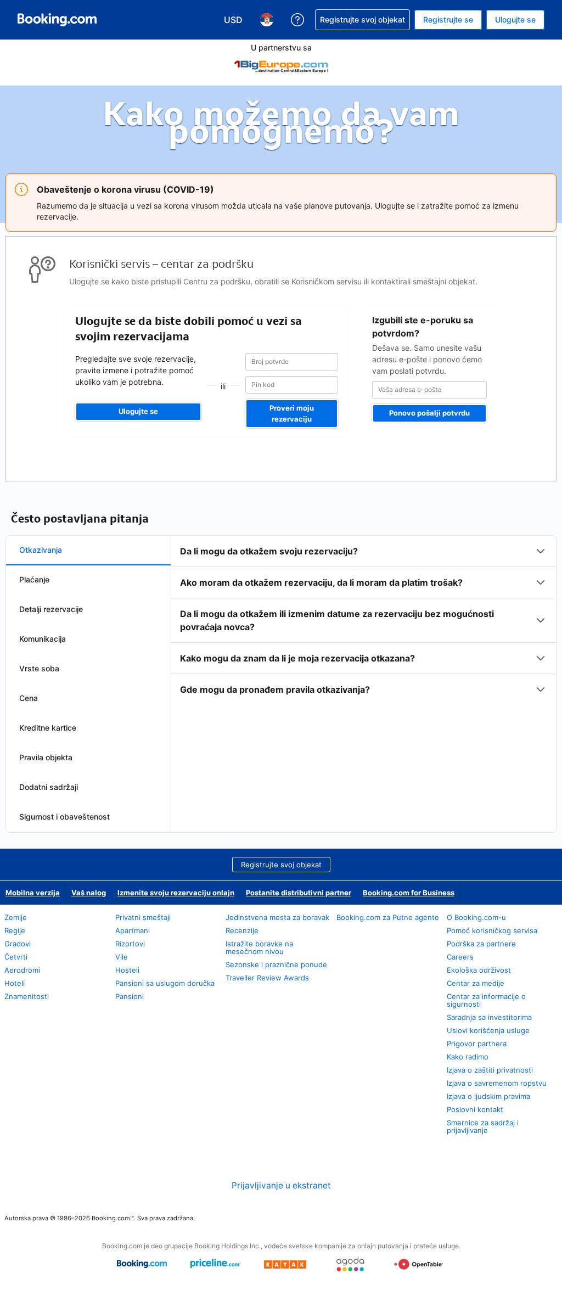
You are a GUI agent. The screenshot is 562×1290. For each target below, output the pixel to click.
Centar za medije (475, 983)
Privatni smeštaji (143, 917)
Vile (121, 956)
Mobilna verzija (32, 892)
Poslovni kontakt (475, 1109)
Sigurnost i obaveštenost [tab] (64, 816)
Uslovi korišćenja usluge (488, 1030)
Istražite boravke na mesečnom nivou (259, 947)
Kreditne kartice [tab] (47, 727)
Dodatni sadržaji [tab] (48, 787)
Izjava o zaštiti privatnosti (490, 1069)
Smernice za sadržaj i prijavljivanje (483, 1126)
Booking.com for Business (408, 892)
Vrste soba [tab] (39, 668)
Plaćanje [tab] (34, 579)
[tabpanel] (363, 620)
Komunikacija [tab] (42, 638)
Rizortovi (130, 943)
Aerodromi (22, 970)
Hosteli (127, 970)
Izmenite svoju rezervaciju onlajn (175, 892)
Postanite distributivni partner (298, 892)
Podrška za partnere (481, 943)
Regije (14, 930)
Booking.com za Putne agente (387, 917)
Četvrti (15, 956)
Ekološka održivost (479, 970)
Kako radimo (467, 1056)
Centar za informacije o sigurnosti (486, 1000)
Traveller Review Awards (267, 977)
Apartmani (132, 930)
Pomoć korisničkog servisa (492, 930)
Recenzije (242, 930)
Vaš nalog (88, 892)
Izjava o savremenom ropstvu (497, 1083)
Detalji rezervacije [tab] (51, 609)
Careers (460, 956)
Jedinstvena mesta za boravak (277, 917)
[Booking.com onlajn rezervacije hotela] (57, 19)
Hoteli (14, 983)
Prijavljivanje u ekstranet (281, 1185)
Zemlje (15, 917)
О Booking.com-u (476, 917)
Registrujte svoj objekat (281, 864)
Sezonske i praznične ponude (276, 964)
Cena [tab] (28, 698)
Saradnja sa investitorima (489, 1017)
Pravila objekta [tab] (45, 757)
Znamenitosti (26, 996)
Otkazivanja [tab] (40, 549)
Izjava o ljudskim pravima (488, 1096)
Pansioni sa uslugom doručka (165, 983)
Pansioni (129, 996)
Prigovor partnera (477, 1043)
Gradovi (17, 943)
